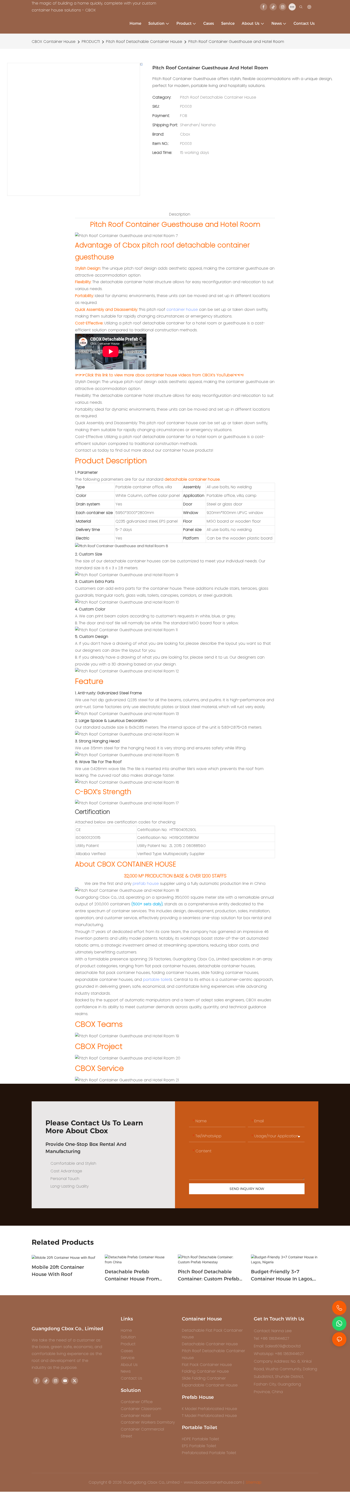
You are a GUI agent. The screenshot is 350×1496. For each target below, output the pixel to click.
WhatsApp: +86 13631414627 (279, 1353)
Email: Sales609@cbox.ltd (277, 1346)
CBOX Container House (53, 41)
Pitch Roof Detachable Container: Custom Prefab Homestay (208, 1275)
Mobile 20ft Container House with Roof (58, 1270)
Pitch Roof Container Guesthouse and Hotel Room (236, 41)
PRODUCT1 (91, 41)
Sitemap (253, 1482)
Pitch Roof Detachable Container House (144, 41)
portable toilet (156, 979)
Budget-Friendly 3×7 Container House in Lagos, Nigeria (282, 1275)
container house (182, 309)
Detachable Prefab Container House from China (132, 1275)
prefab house (146, 883)
